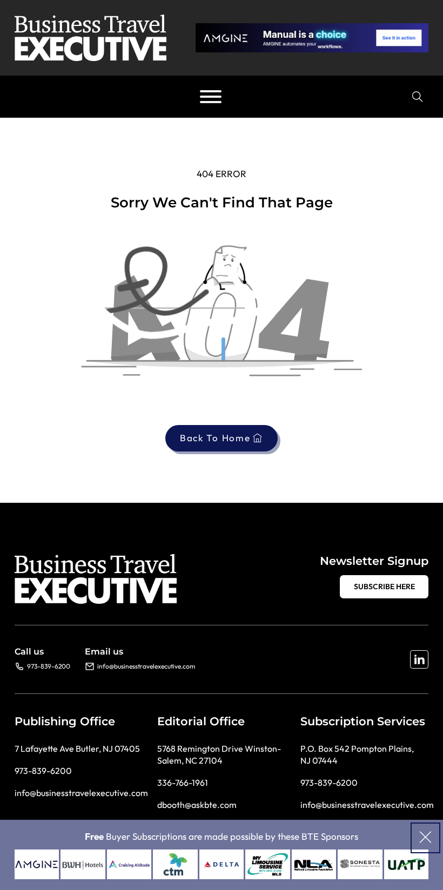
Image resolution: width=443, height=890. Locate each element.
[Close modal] (425, 838)
